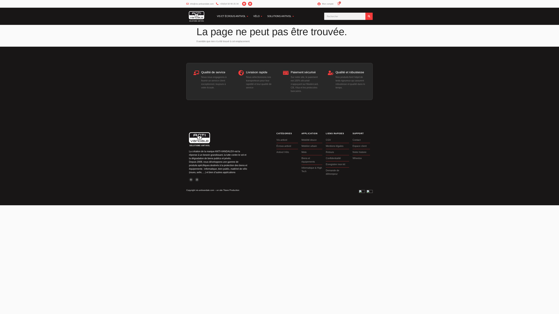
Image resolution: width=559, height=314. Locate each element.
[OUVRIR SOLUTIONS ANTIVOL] (293, 16)
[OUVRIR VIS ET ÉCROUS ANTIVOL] (247, 16)
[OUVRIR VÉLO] (261, 16)
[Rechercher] (369, 16)
